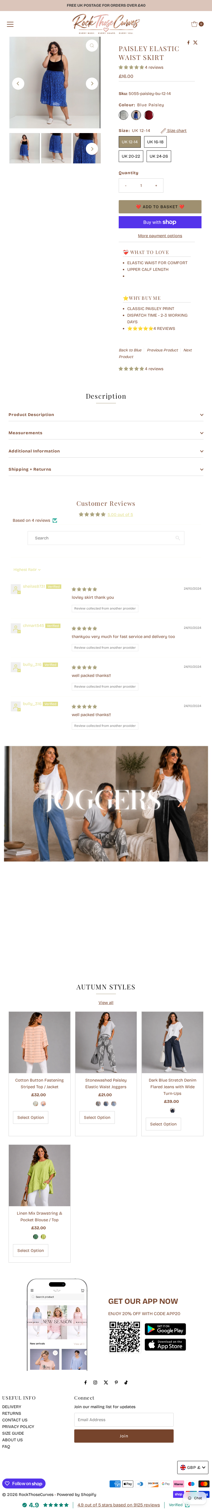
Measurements (26, 432)
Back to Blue (130, 350)
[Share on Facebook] (189, 43)
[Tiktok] (126, 1382)
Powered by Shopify (76, 1494)
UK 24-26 (159, 156)
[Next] (92, 84)
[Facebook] (85, 1382)
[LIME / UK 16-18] (43, 1236)
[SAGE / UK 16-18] (35, 1103)
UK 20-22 (131, 156)
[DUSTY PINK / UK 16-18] (43, 1103)
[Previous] (18, 84)
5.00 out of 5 (120, 514)
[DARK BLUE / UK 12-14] (106, 1103)
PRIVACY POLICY (18, 1426)
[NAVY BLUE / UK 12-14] (172, 1110)
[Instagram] (95, 1382)
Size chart (176, 130)
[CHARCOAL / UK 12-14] (98, 1103)
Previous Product (162, 350)
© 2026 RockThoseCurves (28, 1494)
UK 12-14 (130, 141)
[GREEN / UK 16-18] (35, 1236)
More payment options (160, 235)
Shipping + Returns (30, 469)
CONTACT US (15, 1420)
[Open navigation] (10, 24)
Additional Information (34, 451)
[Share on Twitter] (195, 43)
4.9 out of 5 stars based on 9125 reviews (119, 1505)
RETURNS (11, 1413)
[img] (84, 589)
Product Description (31, 414)
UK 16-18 (155, 141)
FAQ (6, 1446)
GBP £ (194, 1467)
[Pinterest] (116, 1382)
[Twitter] (106, 1382)
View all (106, 1002)
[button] (132, 67)
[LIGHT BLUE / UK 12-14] (113, 1103)
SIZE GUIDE (13, 1433)
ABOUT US (12, 1439)
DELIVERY (11, 1406)
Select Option (30, 1117)
